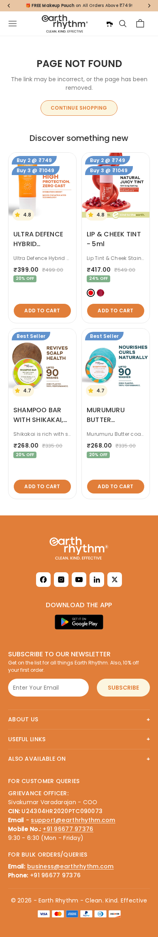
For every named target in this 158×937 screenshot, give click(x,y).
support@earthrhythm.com (73, 820)
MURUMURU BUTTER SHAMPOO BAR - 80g (113, 424)
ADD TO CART (42, 310)
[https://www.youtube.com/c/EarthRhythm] (79, 579)
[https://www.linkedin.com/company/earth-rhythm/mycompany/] (97, 579)
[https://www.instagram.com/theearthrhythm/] (61, 579)
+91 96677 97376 (68, 829)
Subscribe (123, 688)
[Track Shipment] (109, 23)
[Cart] (140, 23)
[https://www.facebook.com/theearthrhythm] (43, 579)
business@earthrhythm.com (70, 866)
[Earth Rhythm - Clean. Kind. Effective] (79, 548)
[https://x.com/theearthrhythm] (114, 579)
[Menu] (12, 23)
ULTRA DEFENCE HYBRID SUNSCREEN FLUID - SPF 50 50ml (41, 248)
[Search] (122, 23)
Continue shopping (79, 107)
